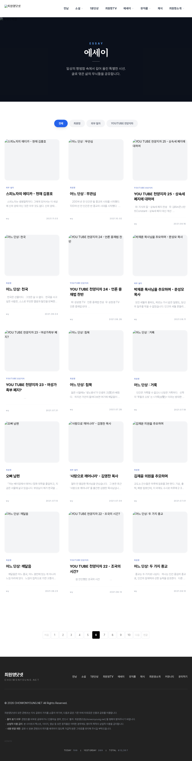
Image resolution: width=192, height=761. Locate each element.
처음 (46, 634)
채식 (160, 8)
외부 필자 (95, 123)
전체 (61, 123)
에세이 (127, 8)
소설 (77, 8)
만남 (66, 8)
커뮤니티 (169, 676)
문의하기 (183, 676)
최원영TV (111, 8)
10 (129, 634)
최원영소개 (175, 8)
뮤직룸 (144, 8)
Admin (8, 741)
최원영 (77, 123)
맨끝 (145, 634)
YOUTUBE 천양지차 (122, 123)
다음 (137, 634)
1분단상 (94, 8)
